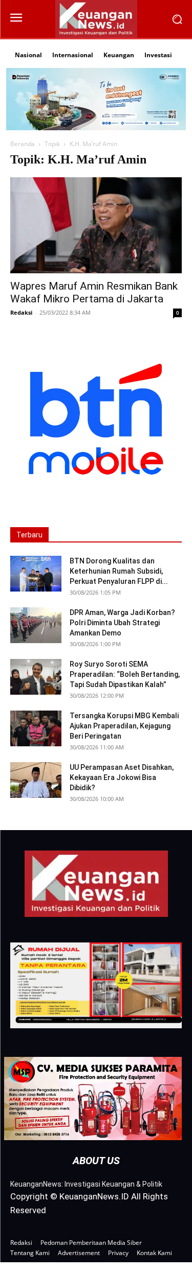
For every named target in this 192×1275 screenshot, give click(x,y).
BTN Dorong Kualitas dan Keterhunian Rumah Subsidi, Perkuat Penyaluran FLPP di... (119, 571)
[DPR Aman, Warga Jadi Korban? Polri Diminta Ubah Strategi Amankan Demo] (35, 625)
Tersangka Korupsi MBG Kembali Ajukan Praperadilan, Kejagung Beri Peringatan (124, 726)
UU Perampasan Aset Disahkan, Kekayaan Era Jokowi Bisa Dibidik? (122, 777)
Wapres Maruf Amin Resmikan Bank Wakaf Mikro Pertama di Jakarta (94, 292)
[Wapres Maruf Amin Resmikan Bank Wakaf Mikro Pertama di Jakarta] (96, 225)
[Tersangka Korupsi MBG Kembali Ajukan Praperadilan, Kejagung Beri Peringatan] (35, 728)
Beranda (22, 143)
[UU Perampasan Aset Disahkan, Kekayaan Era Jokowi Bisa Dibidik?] (35, 780)
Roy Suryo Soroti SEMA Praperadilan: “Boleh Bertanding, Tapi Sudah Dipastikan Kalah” (125, 674)
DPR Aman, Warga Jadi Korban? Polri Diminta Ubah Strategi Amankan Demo (122, 622)
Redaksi (21, 312)
